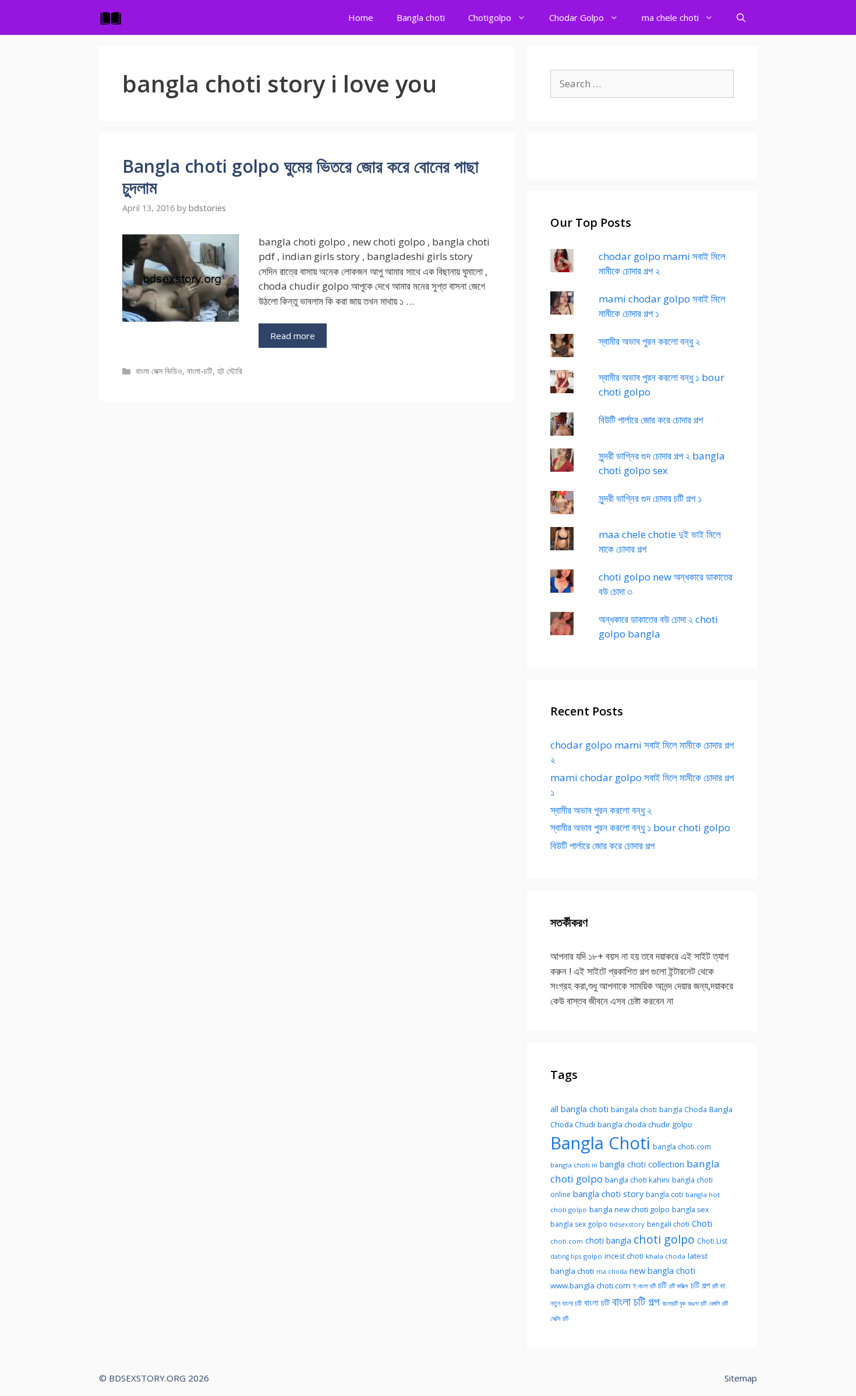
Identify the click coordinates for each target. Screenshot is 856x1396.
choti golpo (664, 1239)
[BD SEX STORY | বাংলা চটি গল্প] (113, 17)
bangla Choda (683, 1109)
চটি (662, 1285)
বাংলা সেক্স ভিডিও (159, 370)
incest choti (623, 1256)
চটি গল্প (700, 1285)
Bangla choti (421, 17)
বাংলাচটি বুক (673, 1303)
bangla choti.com (682, 1147)
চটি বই (719, 1286)
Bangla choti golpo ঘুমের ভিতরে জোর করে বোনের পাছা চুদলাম (300, 176)
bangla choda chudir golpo (644, 1124)
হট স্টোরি (229, 370)
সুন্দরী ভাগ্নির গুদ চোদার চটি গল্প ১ (650, 498)
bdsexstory (627, 1224)
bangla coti (664, 1194)
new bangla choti (662, 1270)
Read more (292, 335)
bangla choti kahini (637, 1179)
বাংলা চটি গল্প (636, 1301)
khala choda (665, 1256)
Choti (702, 1223)
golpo (592, 1256)
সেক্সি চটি (559, 1319)
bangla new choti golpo (629, 1209)
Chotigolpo (489, 17)
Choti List (712, 1241)
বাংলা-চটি (200, 370)
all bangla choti (579, 1108)
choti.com (566, 1241)
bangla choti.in (573, 1164)
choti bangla (608, 1240)
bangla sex (690, 1210)
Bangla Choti (600, 1143)
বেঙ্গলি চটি (718, 1303)
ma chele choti (670, 17)
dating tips (565, 1256)
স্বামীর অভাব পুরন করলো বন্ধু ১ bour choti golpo (640, 827)
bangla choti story (608, 1193)
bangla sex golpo (578, 1224)
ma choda (611, 1271)
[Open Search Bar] (741, 17)
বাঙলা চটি (697, 1303)
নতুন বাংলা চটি (566, 1303)
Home (360, 17)
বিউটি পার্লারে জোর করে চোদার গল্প (651, 419)
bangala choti (634, 1109)
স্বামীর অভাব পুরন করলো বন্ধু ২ (649, 341)
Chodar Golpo (576, 17)
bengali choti (668, 1224)
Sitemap (740, 1378)
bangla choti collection (642, 1164)
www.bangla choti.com (590, 1285)
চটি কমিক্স (678, 1286)
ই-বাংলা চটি (644, 1286)
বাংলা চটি (597, 1302)
